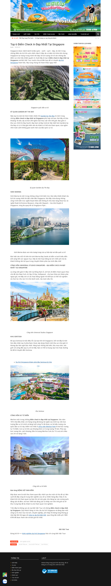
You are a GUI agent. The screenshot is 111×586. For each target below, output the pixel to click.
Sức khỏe (14, 580)
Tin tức (36, 34)
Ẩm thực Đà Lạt (16, 570)
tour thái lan (44, 544)
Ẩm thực (62, 34)
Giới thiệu (27, 34)
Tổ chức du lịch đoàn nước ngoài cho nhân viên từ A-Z (35, 38)
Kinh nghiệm (72, 34)
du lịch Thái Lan (23, 544)
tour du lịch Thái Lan (34, 544)
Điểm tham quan (49, 34)
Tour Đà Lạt (85, 34)
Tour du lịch (15, 577)
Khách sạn (15, 575)
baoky (11, 47)
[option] (59, 38)
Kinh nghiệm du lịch (25, 541)
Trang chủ (16, 34)
